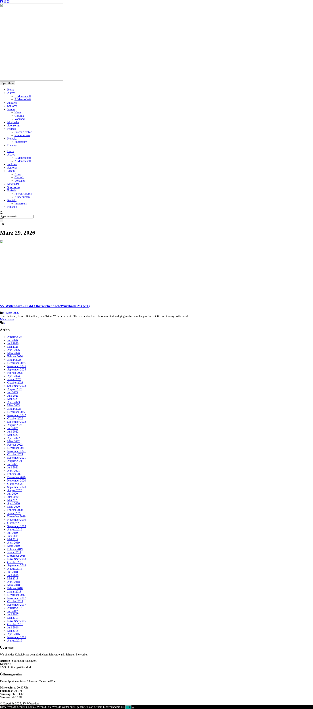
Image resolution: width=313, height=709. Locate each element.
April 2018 (13, 581)
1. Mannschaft (22, 96)
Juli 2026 (12, 340)
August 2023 (14, 389)
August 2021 (14, 460)
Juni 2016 (12, 627)
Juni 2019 (12, 536)
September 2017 (16, 604)
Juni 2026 (12, 343)
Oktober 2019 (15, 522)
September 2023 (16, 385)
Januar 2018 (14, 591)
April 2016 (13, 634)
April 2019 (13, 542)
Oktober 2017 (15, 601)
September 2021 (16, 457)
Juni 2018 (12, 575)
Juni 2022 (12, 431)
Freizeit (11, 128)
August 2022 (14, 425)
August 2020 (14, 490)
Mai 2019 (12, 539)
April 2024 (13, 376)
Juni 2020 (12, 496)
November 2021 (16, 451)
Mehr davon (7, 319)
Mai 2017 (12, 617)
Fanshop (12, 145)
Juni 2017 (12, 614)
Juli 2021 (12, 464)
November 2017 (16, 598)
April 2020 (13, 503)
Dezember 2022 (16, 411)
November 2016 (16, 620)
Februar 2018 (15, 588)
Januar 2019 (14, 552)
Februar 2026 (15, 356)
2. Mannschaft (22, 99)
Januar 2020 (14, 513)
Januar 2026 (14, 359)
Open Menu (7, 83)
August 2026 (14, 336)
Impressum (20, 141)
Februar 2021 (15, 474)
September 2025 (16, 369)
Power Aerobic (23, 132)
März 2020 (13, 506)
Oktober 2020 (15, 483)
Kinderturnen (22, 135)
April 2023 (13, 402)
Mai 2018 (12, 578)
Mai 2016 (12, 630)
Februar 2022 (15, 444)
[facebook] (1, 1)
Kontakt (11, 138)
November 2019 (16, 519)
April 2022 (13, 438)
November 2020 (16, 480)
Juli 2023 (12, 392)
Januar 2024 (14, 379)
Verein (11, 109)
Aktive (11, 92)
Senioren (12, 105)
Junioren (12, 102)
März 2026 (13, 353)
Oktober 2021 (15, 454)
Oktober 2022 (15, 418)
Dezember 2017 (16, 594)
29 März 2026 (11, 312)
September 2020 (16, 487)
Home (10, 89)
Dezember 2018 (16, 555)
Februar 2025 (15, 372)
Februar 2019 (15, 549)
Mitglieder (13, 122)
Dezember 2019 (16, 516)
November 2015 (16, 637)
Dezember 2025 (16, 362)
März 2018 (13, 585)
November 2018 (16, 558)
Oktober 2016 (15, 624)
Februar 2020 (15, 509)
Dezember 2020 (16, 477)
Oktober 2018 (15, 562)
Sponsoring (13, 125)
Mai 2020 (12, 500)
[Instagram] (5, 1)
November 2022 (16, 415)
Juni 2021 (12, 467)
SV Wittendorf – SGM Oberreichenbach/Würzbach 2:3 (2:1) (45, 306)
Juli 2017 (12, 611)
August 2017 (14, 607)
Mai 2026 (12, 346)
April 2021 (13, 470)
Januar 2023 (14, 408)
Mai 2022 (12, 434)
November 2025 (16, 366)
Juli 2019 (12, 532)
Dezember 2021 (16, 447)
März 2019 (13, 545)
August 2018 (14, 568)
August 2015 (14, 640)
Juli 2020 (12, 493)
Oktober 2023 (15, 382)
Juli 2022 (12, 428)
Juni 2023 (12, 395)
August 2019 (14, 529)
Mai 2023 (12, 398)
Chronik (19, 115)
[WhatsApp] (8, 1)
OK (128, 707)
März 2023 (13, 405)
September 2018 (16, 565)
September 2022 (16, 421)
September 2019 (16, 526)
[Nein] (133, 707)
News (17, 112)
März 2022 (13, 441)
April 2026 (13, 349)
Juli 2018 (12, 571)
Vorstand (19, 118)
